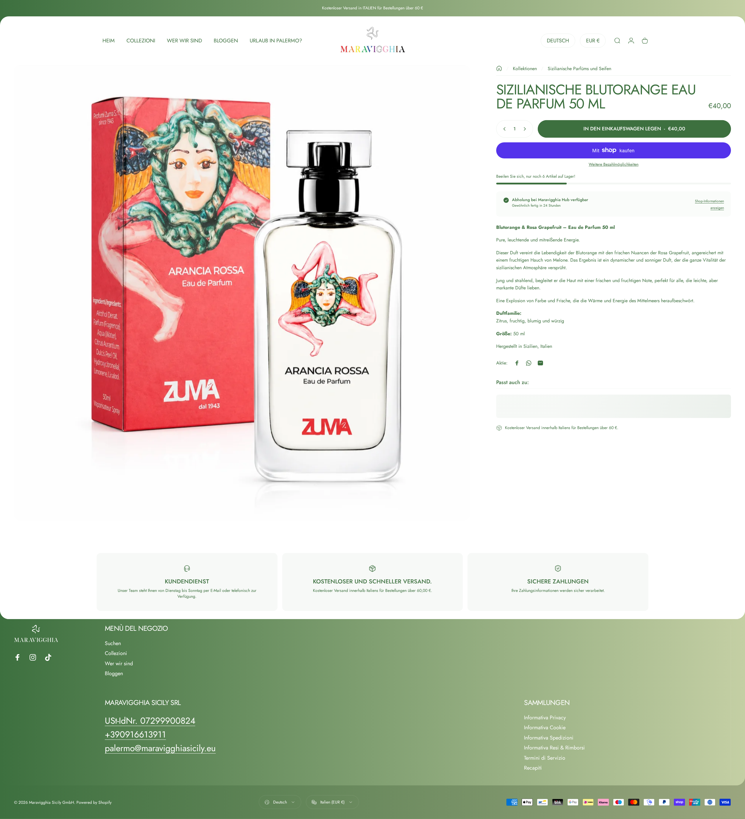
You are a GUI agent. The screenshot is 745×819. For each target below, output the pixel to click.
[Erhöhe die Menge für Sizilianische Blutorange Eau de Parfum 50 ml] (526, 128)
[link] (150, 720)
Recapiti (533, 768)
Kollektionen (525, 68)
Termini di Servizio (544, 758)
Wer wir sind (119, 663)
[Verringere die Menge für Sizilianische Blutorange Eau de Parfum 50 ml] (503, 128)
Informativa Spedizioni (548, 738)
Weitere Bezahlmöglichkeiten (613, 164)
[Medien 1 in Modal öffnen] (242, 292)
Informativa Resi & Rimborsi (554, 747)
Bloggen (114, 673)
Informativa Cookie (545, 727)
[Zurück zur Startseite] (499, 68)
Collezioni (116, 653)
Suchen (113, 643)
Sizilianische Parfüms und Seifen (579, 68)
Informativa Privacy (545, 717)
